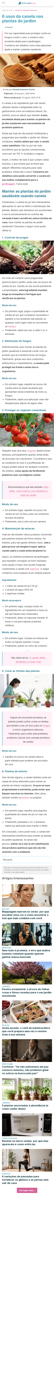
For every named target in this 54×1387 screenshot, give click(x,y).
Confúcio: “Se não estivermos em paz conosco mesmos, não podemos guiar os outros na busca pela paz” (25, 1070)
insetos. (12, 326)
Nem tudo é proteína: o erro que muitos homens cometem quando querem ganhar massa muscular (26, 954)
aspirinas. (35, 569)
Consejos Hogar (9, 1138)
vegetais (31, 450)
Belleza (5, 909)
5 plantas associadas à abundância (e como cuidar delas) (25, 1107)
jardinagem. (9, 184)
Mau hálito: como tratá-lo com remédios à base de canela (29, 491)
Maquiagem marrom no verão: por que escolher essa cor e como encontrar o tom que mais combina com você (25, 915)
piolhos (25, 797)
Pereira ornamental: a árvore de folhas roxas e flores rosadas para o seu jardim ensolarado (26, 992)
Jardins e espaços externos (26, 10)
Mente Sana (7, 1064)
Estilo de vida (7, 10)
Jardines (6, 986)
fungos (46, 725)
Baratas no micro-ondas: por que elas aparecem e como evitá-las (25, 1142)
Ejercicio (6, 1174)
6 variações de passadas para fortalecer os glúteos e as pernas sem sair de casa (25, 1180)
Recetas (5, 1025)
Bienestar (6, 948)
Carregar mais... (27, 1190)
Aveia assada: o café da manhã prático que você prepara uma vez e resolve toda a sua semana (26, 1031)
